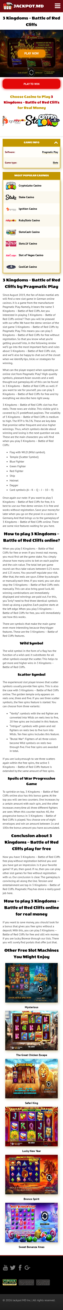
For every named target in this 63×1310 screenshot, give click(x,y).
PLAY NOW (31, 53)
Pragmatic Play (50, 152)
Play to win (32, 84)
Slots (55, 162)
